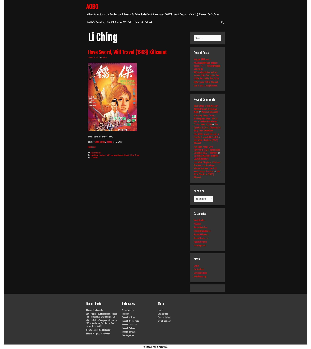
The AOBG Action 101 (116, 22)
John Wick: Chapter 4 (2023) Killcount (206, 141)
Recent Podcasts (201, 238)
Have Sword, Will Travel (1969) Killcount (127, 52)
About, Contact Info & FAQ (185, 14)
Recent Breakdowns (202, 230)
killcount (126, 155)
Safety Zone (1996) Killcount (206, 81)
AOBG (92, 6)
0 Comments (94, 157)
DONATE (168, 14)
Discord (202, 14)
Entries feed (199, 269)
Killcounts (91, 14)
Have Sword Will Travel (106, 155)
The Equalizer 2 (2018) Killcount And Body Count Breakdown (207, 127)
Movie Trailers (199, 220)
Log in (196, 265)
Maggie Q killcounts (202, 59)
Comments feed (200, 272)
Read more (92, 146)
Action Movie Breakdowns (109, 14)
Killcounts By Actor (131, 14)
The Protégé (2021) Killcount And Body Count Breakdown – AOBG (206, 108)
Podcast (148, 22)
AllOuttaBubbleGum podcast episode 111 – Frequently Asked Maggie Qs (207, 65)
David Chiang (94, 155)
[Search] (222, 22)
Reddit (130, 22)
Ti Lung (137, 155)
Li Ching (132, 155)
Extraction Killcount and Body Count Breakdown (206, 157)
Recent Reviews (200, 241)
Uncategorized (200, 245)
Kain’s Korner (213, 14)
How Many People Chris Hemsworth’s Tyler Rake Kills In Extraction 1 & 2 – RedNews (207, 149)
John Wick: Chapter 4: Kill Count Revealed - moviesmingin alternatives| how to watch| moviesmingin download (207, 166)
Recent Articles (200, 227)
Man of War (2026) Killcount (206, 85)
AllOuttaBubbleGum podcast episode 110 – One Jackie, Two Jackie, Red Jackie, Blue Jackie (206, 75)
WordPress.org (200, 276)
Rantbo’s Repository (96, 22)
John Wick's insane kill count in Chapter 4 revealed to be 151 (206, 135)
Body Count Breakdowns (152, 14)
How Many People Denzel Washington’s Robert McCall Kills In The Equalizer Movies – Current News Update (206, 120)
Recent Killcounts (96, 152)
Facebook (139, 22)
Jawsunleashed (118, 155)
